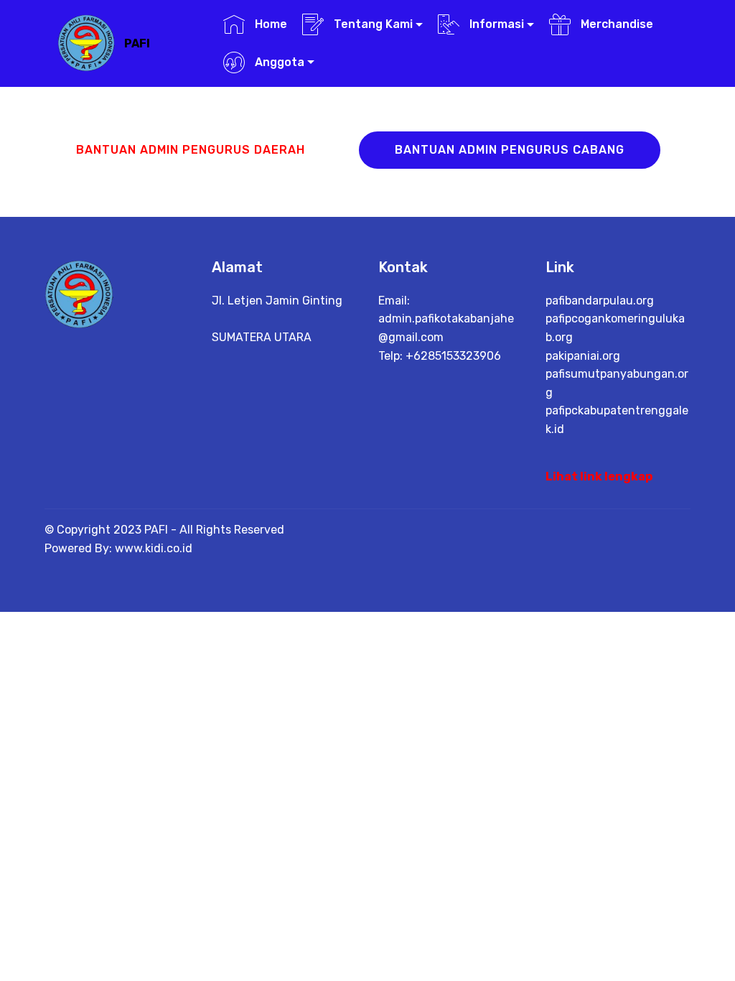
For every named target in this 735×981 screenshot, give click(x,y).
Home (269, 24)
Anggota (278, 62)
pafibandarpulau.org (600, 300)
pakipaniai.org (583, 356)
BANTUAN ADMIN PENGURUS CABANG (509, 150)
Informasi (495, 24)
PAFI (137, 43)
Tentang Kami (372, 24)
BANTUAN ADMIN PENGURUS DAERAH (190, 150)
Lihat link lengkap (599, 476)
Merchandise (615, 24)
